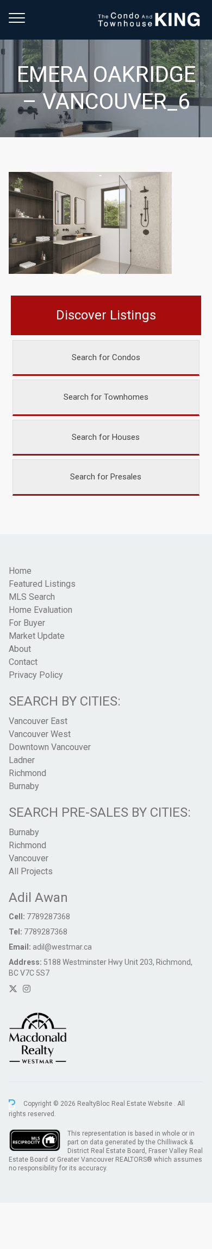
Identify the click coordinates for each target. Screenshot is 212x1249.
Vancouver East (38, 721)
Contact (23, 662)
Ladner (22, 760)
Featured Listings (42, 584)
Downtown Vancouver (50, 747)
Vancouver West (40, 734)
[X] (13, 989)
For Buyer (27, 623)
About (20, 649)
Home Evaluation (40, 610)
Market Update (37, 636)
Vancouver (28, 858)
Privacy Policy (36, 675)
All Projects (31, 871)
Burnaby (24, 786)
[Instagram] (26, 989)
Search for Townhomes (106, 397)
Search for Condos (106, 357)
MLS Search (32, 597)
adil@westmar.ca (62, 947)
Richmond (27, 773)
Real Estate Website (142, 1104)
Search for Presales (105, 477)
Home (20, 571)
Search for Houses (106, 437)
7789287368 (48, 916)
